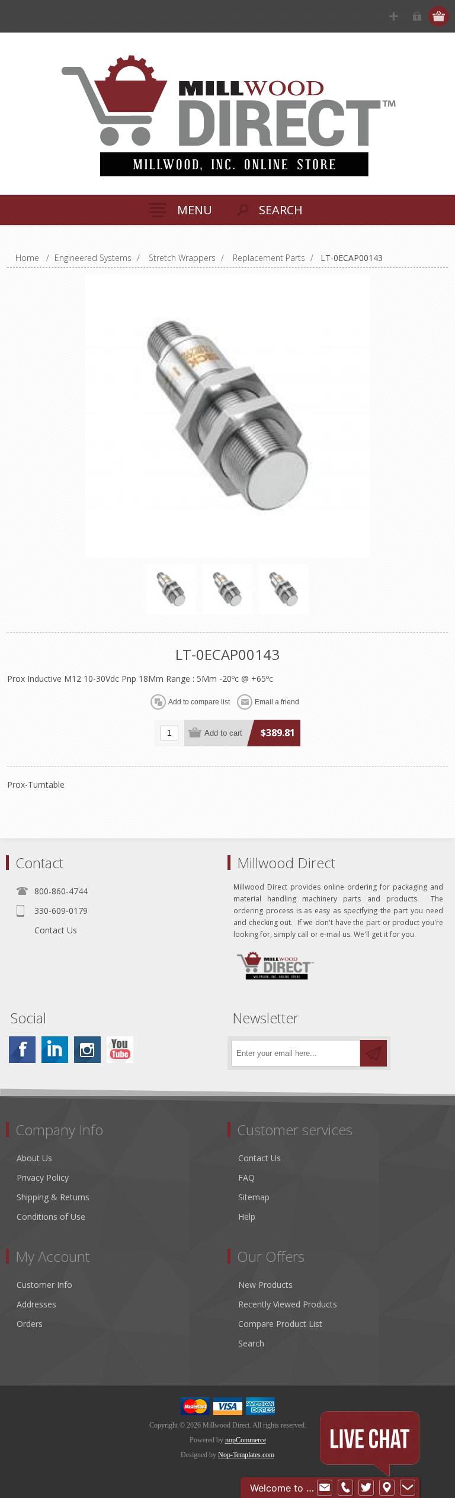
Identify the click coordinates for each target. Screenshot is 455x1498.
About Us (34, 1158)
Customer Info (44, 1284)
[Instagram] (87, 1049)
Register (393, 16)
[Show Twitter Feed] (366, 1488)
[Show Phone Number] (345, 1488)
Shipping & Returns (53, 1197)
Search (251, 1343)
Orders (30, 1323)
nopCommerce (245, 1440)
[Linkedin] (54, 1049)
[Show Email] (324, 1488)
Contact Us (55, 930)
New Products (265, 1284)
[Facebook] (22, 1049)
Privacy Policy (43, 1177)
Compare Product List (280, 1323)
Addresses (36, 1304)
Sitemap (254, 1197)
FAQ (246, 1177)
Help (246, 1216)
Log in (416, 16)
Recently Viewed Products (287, 1304)
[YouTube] (120, 1049)
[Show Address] (387, 1488)
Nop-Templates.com (246, 1455)
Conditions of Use (51, 1216)
